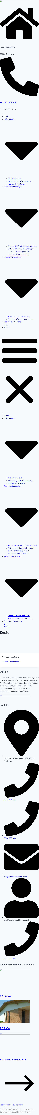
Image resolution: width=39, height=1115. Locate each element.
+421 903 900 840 (8, 102)
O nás (6, 116)
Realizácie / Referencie (13, 322)
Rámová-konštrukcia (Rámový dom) (22, 246)
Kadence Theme (23, 1112)
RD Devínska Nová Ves (13, 1059)
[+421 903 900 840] (19, 95)
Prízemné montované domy (19, 316)
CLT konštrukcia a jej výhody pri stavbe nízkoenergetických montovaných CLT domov (20, 251)
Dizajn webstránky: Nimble (11, 1109)
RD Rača (5, 1028)
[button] (19, 370)
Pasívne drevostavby (16, 184)
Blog (6, 325)
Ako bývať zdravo (15, 179)
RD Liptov (5, 996)
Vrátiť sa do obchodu (10, 662)
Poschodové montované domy (20, 319)
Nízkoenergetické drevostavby (20, 181)
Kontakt (7, 327)
